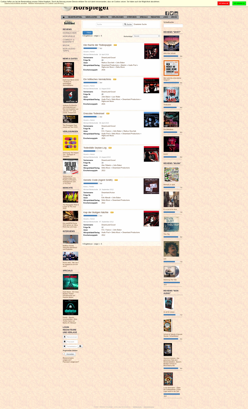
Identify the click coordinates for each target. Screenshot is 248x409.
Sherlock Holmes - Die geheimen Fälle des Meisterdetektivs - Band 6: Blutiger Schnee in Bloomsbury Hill (173, 361)
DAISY (166, 154)
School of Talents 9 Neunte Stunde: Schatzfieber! (173, 335)
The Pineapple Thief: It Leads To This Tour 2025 (71, 206)
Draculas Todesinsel (93, 113)
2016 (103, 70)
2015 (103, 104)
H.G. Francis (106, 131)
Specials (144, 17)
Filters (88, 33)
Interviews (132, 17)
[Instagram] (176, 13)
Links (165, 17)
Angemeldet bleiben (70, 350)
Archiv (174, 17)
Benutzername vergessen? (68, 359)
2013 (103, 170)
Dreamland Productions (110, 65)
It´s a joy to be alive (170, 209)
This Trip (167, 234)
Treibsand (167, 105)
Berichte (104, 17)
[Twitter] (172, 13)
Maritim (123, 65)
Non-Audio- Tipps (69, 50)
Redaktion (155, 17)
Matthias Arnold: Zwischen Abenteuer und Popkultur (70, 247)
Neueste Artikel (75, 17)
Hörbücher (70, 33)
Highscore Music (108, 67)
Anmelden (70, 354)
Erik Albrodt (106, 198)
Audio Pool (132, 65)
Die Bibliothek (168, 129)
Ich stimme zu (239, 3)
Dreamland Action (108, 193)
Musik (66, 45)
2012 (103, 203)
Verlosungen (118, 17)
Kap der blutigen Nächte (95, 212)
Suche (129, 24)
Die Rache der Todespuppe (97, 45)
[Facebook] (167, 13)
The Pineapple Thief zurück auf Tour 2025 (70, 126)
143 (165, 259)
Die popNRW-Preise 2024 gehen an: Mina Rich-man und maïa (70, 225)
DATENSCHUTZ (149, 407)
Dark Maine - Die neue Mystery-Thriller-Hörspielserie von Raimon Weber (71, 294)
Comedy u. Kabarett (69, 41)
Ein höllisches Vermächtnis (97, 79)
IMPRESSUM (137, 407)
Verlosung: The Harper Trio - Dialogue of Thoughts (71, 154)
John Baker (120, 63)
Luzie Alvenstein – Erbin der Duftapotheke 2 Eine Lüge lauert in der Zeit (172, 389)
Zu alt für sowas (169, 312)
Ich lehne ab (223, 3)
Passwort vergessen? (71, 362)
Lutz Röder (116, 97)
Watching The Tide (170, 280)
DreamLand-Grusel (108, 58)
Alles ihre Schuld (169, 53)
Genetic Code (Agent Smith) (98, 180)
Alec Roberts (106, 165)
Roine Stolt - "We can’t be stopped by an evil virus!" (70, 264)
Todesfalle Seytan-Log (94, 147)
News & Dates (91, 17)
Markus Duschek (108, 63)
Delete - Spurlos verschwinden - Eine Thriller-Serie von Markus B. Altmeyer (70, 320)
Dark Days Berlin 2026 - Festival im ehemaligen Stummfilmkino (71, 82)
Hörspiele (69, 36)
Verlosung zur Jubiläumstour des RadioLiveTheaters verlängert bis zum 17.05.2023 (69, 179)
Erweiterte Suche (140, 24)
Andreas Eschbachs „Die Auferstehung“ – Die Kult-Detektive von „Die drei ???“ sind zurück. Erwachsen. (70, 109)
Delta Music (120, 67)
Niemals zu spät (169, 185)
